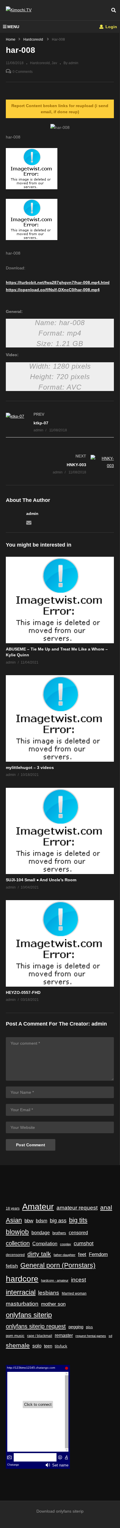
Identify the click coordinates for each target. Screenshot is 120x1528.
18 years (13, 1208)
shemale (18, 1345)
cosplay (65, 1244)
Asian (14, 1220)
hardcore (22, 1278)
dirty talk (39, 1253)
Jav (54, 63)
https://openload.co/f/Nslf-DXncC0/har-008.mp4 (53, 289)
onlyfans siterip (29, 1315)
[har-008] (60, 600)
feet (82, 1254)
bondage (40, 1232)
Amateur (38, 1206)
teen (48, 1345)
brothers (59, 1233)
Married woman (74, 1293)
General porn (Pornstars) (58, 1265)
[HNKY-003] (60, 464)
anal (106, 1207)
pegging (75, 1326)
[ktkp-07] (60, 422)
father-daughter (64, 1255)
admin (32, 513)
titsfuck (61, 1346)
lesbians (48, 1293)
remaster (64, 1335)
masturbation (22, 1303)
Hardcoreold (40, 63)
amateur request (77, 1208)
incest (78, 1280)
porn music (15, 1336)
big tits (78, 1220)
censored (78, 1232)
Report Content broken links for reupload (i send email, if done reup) (59, 108)
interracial (21, 1292)
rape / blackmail (39, 1336)
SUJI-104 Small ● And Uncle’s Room (41, 879)
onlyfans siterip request (36, 1326)
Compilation (44, 1243)
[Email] (28, 522)
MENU (13, 26)
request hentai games (90, 1336)
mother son (53, 1304)
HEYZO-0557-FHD (23, 992)
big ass (58, 1220)
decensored (15, 1255)
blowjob (17, 1232)
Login (110, 26)
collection (18, 1243)
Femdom (98, 1254)
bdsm (41, 1220)
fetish (12, 1266)
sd (110, 1336)
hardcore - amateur (54, 1280)
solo (36, 1346)
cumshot (83, 1243)
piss (89, 1327)
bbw (28, 1221)
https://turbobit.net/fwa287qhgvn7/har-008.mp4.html (58, 282)
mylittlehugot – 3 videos (30, 767)
